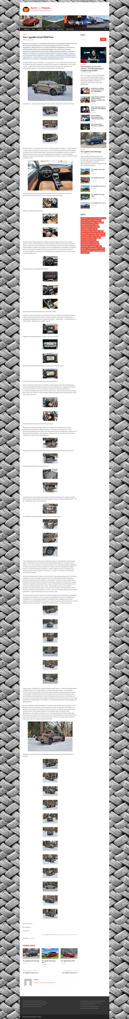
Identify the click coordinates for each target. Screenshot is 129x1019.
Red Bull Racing (97, 220)
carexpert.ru (31, 938)
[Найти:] (93, 39)
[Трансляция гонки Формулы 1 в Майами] (85, 129)
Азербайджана (99, 222)
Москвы (98, 237)
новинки (102, 248)
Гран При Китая (95, 226)
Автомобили (92, 222)
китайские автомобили (93, 248)
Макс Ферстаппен (85, 237)
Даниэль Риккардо (85, 231)
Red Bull (90, 220)
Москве (93, 237)
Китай (101, 231)
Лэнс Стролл (94, 235)
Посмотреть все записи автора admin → (45, 982)
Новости (26, 29)
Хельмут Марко (95, 244)
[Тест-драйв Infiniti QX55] (69, 959)
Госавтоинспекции (85, 226)
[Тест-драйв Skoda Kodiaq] (85, 191)
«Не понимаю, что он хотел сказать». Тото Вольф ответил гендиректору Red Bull (92, 69)
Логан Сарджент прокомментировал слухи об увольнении (97, 117)
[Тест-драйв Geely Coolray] (85, 208)
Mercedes (83, 220)
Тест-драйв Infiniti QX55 (68, 961)
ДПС (92, 229)
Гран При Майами (85, 229)
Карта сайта (70, 29)
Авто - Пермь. (38, 1016)
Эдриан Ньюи (93, 246)
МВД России (102, 235)
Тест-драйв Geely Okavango (31, 961)
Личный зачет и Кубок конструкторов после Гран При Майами (97, 90)
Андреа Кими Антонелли (87, 224)
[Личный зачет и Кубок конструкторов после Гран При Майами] (85, 93)
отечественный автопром (98, 250)
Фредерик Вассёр (85, 244)
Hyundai (100, 218)
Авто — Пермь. (41, 8)
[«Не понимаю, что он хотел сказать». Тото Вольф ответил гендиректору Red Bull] (93, 63)
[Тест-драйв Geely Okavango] (31, 959)
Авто (33, 29)
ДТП (53, 29)
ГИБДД (47, 29)
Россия (94, 239)
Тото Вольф (95, 242)
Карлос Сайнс (95, 231)
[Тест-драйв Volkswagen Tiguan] (85, 199)
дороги (99, 246)
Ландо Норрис (101, 233)
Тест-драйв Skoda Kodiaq (98, 186)
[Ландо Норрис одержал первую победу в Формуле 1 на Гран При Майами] (85, 102)
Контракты (83, 233)
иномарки (83, 248)
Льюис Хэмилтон (85, 235)
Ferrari (94, 218)
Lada (104, 218)
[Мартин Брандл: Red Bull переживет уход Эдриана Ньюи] (85, 112)
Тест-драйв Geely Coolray (98, 203)
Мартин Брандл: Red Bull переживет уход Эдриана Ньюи (98, 108)
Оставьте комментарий (28, 39)
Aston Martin (84, 218)
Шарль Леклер (84, 246)
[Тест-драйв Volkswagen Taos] (50, 959)
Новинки (40, 29)
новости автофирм (85, 250)
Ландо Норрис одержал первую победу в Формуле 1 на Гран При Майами (98, 99)
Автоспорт (60, 29)
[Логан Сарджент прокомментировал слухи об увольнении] (85, 120)
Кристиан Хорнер (92, 233)
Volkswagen (84, 222)
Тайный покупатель (86, 242)
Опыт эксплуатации (86, 239)
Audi (90, 218)
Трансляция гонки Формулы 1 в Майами (97, 124)
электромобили (85, 252)
